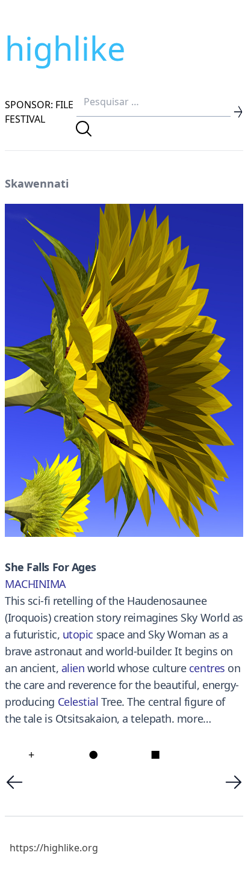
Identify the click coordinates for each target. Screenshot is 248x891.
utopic (78, 634)
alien (73, 668)
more (190, 718)
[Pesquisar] (83, 128)
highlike (65, 48)
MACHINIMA (35, 584)
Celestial (78, 701)
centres (207, 668)
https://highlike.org (54, 847)
